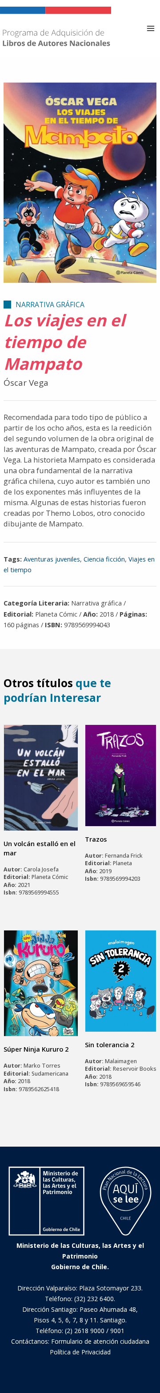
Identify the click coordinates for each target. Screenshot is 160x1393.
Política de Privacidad (80, 1352)
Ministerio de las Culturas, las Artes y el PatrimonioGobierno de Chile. (80, 1256)
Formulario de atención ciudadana (100, 1341)
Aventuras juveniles (52, 558)
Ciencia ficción (104, 558)
